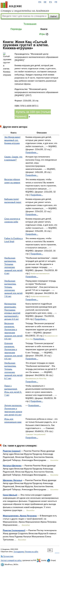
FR (56, 2)
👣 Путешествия (7, 556)
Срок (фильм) (10, 495)
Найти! (53, 16)
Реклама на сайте (31, 551)
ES (50, 2)
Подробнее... (31, 152)
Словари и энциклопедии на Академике (25, 10)
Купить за (33, 114)
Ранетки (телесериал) (14, 530)
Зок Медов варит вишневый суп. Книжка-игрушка (12, 140)
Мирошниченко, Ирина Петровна (20, 516)
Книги (43, 29)
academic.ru (11, 4)
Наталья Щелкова (12, 465)
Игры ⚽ (43, 34)
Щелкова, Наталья (12, 480)
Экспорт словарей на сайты (11, 560)
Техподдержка (19, 551)
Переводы (16, 29)
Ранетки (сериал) (12, 451)
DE (45, 2)
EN (39, 2)
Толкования (30, 24)
